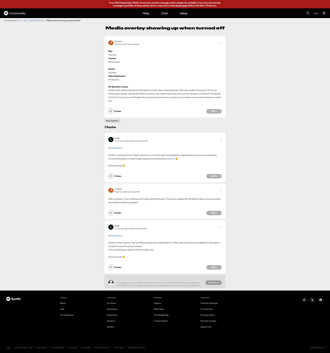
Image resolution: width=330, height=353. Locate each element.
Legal (8, 347)
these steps (181, 5)
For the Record (66, 315)
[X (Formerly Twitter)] (312, 300)
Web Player (159, 309)
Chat (164, 13)
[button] (221, 43)
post (151, 155)
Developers (112, 309)
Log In (316, 13)
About (63, 303)
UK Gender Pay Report (136, 347)
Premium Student (208, 320)
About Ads (72, 347)
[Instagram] (304, 300)
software (171, 158)
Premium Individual (208, 303)
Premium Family (207, 315)
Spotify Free (206, 326)
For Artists (111, 303)
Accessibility (85, 347)
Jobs (62, 309)
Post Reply (213, 282)
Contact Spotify (161, 320)
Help (146, 13)
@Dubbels (117, 148)
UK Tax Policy (119, 347)
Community (17, 13)
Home (18, 20)
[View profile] (110, 42)
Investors (111, 320)
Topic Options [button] (112, 120)
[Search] (308, 13)
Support (157, 303)
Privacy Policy (42, 347)
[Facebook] (321, 300)
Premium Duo (206, 309)
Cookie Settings (57, 347)
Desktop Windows (36, 20)
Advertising (112, 315)
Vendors (111, 326)
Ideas (183, 13)
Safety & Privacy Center (24, 347)
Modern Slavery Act (102, 347)
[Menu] (324, 13)
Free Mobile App (161, 315)
